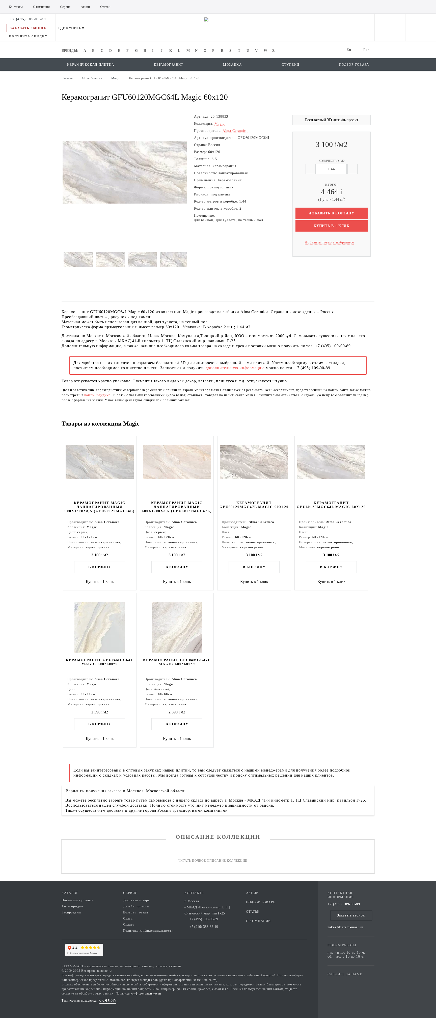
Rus (366, 50)
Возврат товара (135, 912)
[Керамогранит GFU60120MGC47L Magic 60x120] (254, 468)
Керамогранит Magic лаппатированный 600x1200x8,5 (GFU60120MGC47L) (177, 507)
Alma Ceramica (235, 131)
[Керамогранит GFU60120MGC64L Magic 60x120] (331, 468)
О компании (258, 921)
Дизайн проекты (136, 906)
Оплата (128, 924)
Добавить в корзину (331, 213)
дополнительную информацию (236, 368)
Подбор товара (260, 902)
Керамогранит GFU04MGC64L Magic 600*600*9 (99, 662)
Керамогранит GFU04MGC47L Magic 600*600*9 (177, 662)
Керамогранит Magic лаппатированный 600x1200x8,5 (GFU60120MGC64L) (100, 507)
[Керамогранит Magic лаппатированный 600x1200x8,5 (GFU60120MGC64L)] (99, 468)
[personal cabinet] (359, 27)
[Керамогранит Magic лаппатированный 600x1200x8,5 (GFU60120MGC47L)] (177, 468)
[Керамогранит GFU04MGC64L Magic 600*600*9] (99, 625)
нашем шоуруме (98, 395)
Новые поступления (78, 900)
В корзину (99, 567)
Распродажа (71, 912)
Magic (219, 124)
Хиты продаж (73, 906)
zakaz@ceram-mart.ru (345, 927)
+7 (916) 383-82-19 (203, 927)
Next (55, 172)
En (349, 50)
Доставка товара (136, 900)
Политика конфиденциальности (148, 930)
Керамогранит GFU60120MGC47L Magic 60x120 (254, 505)
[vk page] (346, 981)
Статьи (253, 911)
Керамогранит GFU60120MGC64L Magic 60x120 (331, 505)
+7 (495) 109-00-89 (344, 904)
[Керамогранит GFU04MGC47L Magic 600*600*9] (177, 625)
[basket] (420, 27)
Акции (252, 893)
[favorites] (390, 27)
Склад (128, 918)
